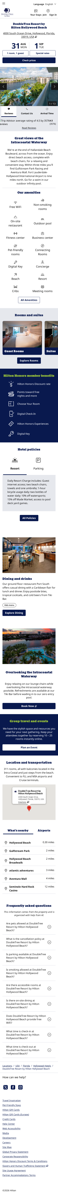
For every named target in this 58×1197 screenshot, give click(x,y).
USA (17, 1065)
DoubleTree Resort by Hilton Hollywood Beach (26, 1068)
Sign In (53, 14)
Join (45, 14)
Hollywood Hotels (42, 1065)
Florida (26, 1065)
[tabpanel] (29, 124)
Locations (7, 1065)
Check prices (37, 60)
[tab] (8, 111)
